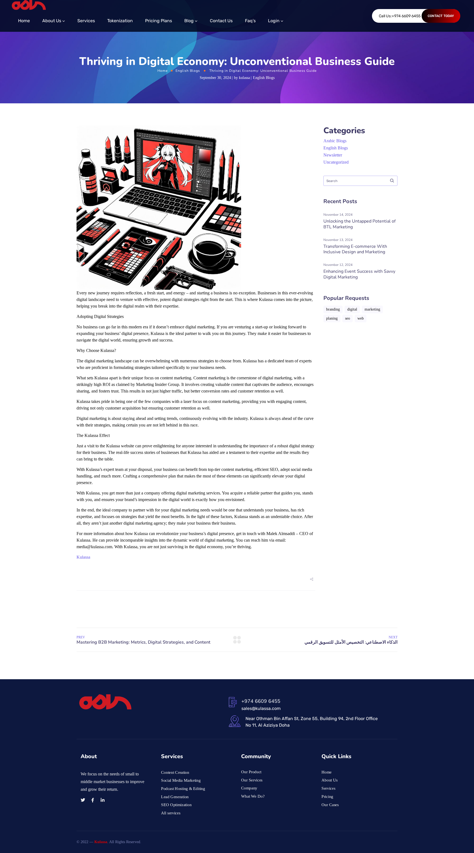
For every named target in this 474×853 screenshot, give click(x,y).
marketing (372, 309)
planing (332, 318)
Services (86, 20)
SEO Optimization (176, 805)
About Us (51, 20)
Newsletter (332, 155)
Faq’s (250, 20)
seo (347, 318)
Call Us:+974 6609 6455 (400, 16)
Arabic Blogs (334, 140)
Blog (189, 20)
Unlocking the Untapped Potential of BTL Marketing (359, 224)
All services (170, 813)
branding (333, 309)
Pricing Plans (158, 20)
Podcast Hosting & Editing (183, 788)
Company (249, 788)
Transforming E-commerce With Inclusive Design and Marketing (355, 249)
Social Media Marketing (181, 780)
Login (274, 20)
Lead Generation (175, 796)
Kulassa (83, 557)
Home (24, 20)
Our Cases (330, 804)
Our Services (252, 780)
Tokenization (120, 20)
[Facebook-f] (93, 800)
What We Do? (253, 796)
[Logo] (29, 5)
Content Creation (175, 772)
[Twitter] (83, 800)
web (360, 318)
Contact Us (221, 20)
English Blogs (188, 70)
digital (352, 309)
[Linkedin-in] (102, 800)
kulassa (244, 78)
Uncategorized (336, 162)
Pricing (327, 796)
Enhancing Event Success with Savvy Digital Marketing (359, 274)
